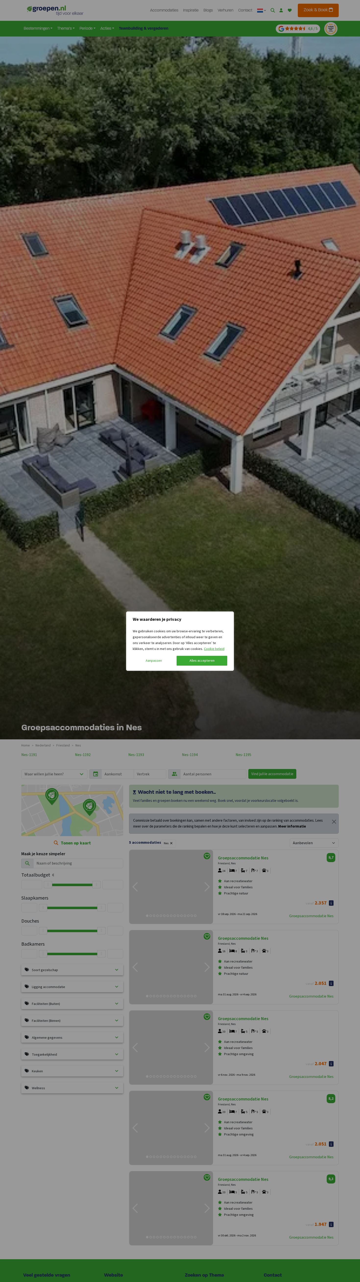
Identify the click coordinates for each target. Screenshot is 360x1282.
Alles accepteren (202, 660)
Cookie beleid (214, 649)
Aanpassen (154, 660)
